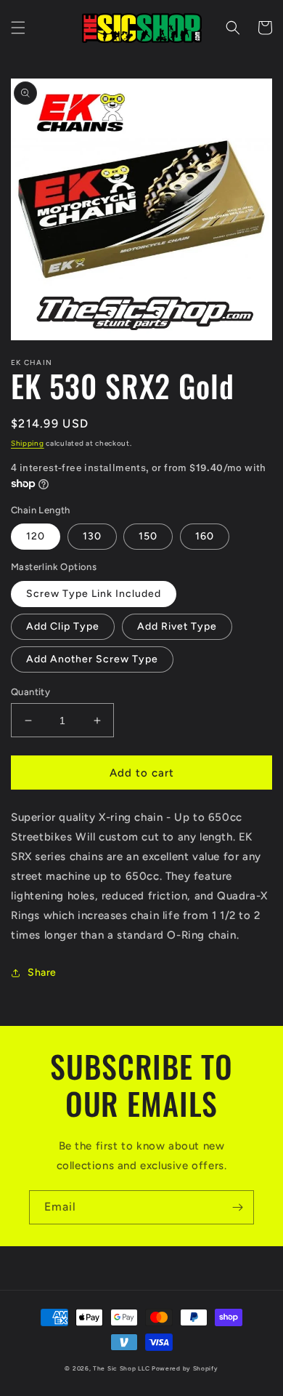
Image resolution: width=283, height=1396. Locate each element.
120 (35, 536)
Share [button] (42, 972)
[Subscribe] (237, 1207)
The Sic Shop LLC (121, 1368)
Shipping (27, 443)
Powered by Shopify (185, 1368)
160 (204, 536)
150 (148, 536)
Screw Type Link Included (93, 593)
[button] (18, 28)
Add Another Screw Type (92, 659)
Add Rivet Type (177, 626)
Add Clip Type (62, 626)
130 (92, 536)
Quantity (30, 691)
